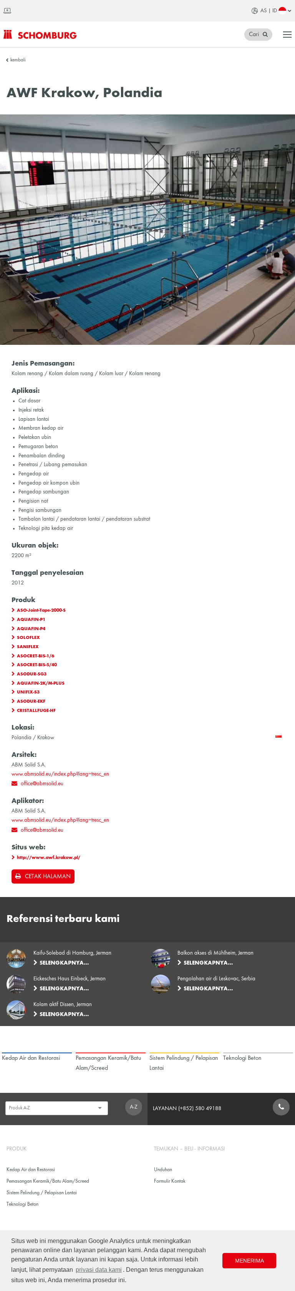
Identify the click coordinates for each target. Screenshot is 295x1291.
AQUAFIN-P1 (31, 619)
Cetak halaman (48, 877)
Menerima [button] (249, 1261)
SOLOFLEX (28, 638)
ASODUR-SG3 (31, 674)
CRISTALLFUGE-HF (36, 710)
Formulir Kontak (170, 1181)
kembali (18, 60)
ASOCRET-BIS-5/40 (37, 665)
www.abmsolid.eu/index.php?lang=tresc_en (60, 774)
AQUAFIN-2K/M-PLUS (41, 683)
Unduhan (163, 1169)
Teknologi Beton (22, 1204)
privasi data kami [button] (99, 1269)
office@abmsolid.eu (42, 783)
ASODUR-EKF (31, 701)
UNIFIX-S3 (28, 692)
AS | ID (268, 10)
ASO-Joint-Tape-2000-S (41, 610)
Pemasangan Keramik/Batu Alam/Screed (48, 1181)
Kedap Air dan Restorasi (31, 1169)
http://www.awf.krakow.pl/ (48, 858)
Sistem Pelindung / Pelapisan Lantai (42, 1192)
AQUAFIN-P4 (31, 629)
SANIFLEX (28, 647)
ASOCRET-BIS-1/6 (35, 656)
